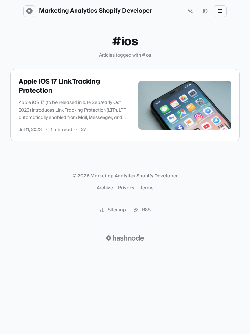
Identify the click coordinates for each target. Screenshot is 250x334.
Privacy (126, 188)
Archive (105, 188)
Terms (147, 188)
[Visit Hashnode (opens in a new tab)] (125, 238)
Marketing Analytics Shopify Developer (95, 11)
